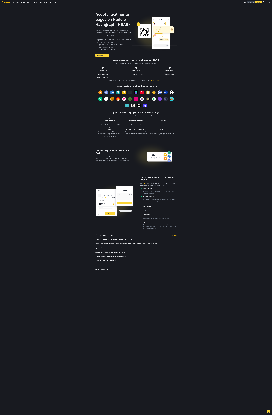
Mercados (23, 2)
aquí (107, 76)
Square (46, 2)
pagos (144, 183)
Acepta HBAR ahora (102, 55)
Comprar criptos (15, 2)
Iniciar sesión (251, 2)
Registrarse (258, 2)
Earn (40, 2)
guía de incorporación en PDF (157, 80)
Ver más (174, 235)
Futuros (35, 2)
